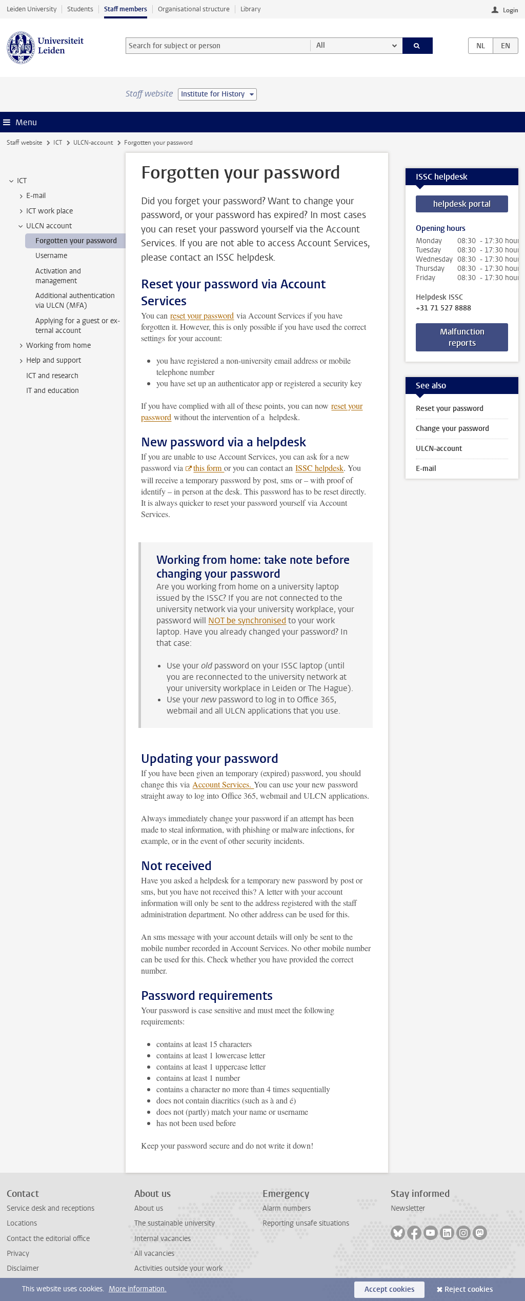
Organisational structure (194, 9)
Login (510, 10)
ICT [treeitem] (22, 181)
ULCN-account (93, 143)
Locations (22, 1223)
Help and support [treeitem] (53, 360)
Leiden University (31, 9)
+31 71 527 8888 (443, 308)
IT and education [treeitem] (52, 391)
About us (148, 1208)
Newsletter (408, 1208)
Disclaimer (23, 1268)
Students (80, 9)
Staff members (125, 9)
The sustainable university (174, 1223)
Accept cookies (389, 1289)
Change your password (452, 428)
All (320, 45)
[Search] (417, 45)
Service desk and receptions (50, 1208)
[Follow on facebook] (414, 1233)
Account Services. (223, 784)
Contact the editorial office (48, 1239)
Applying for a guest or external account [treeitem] (77, 326)
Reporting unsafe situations (305, 1223)
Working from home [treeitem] (58, 345)
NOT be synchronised (247, 620)
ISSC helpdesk (319, 467)
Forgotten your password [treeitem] (76, 241)
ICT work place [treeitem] (49, 211)
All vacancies (154, 1253)
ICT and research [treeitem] (52, 376)
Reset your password (449, 408)
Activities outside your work (178, 1268)
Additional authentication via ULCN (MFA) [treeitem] (75, 300)
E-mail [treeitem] (36, 196)
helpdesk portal (462, 204)
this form (208, 467)
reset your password (202, 315)
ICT (57, 143)
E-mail (426, 469)
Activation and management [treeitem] (58, 276)
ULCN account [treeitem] (49, 226)
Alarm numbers (286, 1208)
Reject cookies (469, 1289)
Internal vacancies (162, 1239)
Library (250, 9)
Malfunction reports (462, 337)
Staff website (24, 143)
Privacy (18, 1253)
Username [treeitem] (51, 256)
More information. (138, 1289)
